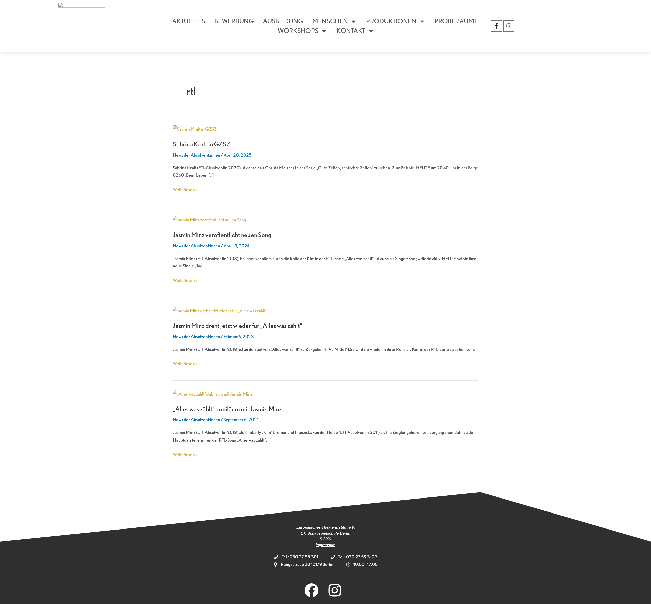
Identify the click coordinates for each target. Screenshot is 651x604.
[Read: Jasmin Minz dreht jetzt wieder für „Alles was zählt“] (220, 310)
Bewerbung (234, 21)
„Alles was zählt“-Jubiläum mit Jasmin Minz (227, 409)
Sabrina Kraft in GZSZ (201, 144)
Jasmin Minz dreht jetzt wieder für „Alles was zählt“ (237, 325)
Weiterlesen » (185, 189)
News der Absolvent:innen (196, 155)
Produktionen (391, 21)
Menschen (330, 21)
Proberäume (456, 21)
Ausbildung (283, 21)
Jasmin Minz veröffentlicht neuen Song (222, 235)
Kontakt (351, 31)
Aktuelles (188, 21)
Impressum (325, 544)
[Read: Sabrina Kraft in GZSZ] (195, 128)
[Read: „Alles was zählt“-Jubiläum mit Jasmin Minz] (213, 393)
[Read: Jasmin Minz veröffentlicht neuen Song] (209, 219)
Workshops (298, 31)
